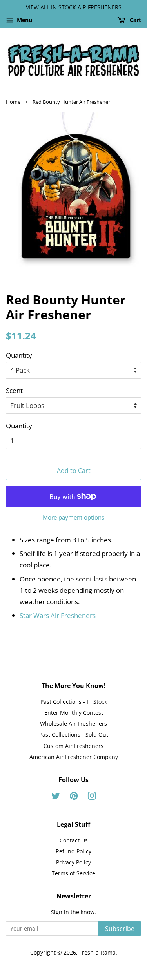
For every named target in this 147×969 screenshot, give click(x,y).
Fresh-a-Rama (97, 952)
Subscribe (119, 928)
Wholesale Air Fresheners (73, 723)
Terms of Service (73, 873)
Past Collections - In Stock (73, 701)
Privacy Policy (73, 862)
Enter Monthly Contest (73, 712)
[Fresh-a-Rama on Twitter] (55, 797)
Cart (134, 20)
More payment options (73, 517)
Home (13, 101)
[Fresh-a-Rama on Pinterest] (73, 797)
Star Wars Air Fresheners (58, 615)
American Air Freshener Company (73, 757)
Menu (23, 20)
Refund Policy (73, 851)
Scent (14, 390)
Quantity (19, 355)
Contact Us (74, 840)
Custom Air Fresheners (73, 746)
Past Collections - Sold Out (73, 734)
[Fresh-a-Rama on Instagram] (91, 797)
